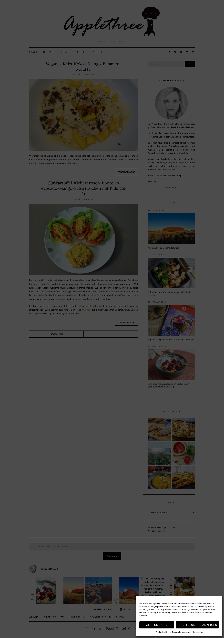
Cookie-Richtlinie (163, 632)
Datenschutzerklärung (182, 632)
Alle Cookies (156, 624)
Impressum (198, 632)
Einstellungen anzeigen (197, 624)
